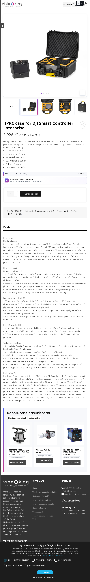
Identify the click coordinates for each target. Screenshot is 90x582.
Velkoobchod (37, 512)
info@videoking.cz (69, 491)
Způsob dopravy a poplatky (43, 504)
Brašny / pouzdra (42, 211)
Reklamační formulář (40, 496)
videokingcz (69, 494)
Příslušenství (62, 211)
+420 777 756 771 (71, 488)
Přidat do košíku (31, 194)
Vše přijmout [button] (45, 572)
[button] (29, 107)
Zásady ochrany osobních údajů (53, 556)
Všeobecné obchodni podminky (44, 492)
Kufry (53, 211)
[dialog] (45, 562)
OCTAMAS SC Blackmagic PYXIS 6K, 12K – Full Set (19, 451)
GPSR (18, 214)
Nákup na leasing (39, 508)
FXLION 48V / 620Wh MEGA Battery (72, 451)
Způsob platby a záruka (41, 500)
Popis (6, 226)
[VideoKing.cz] (12, 4)
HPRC (9, 214)
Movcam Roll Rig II (44, 450)
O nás (34, 488)
